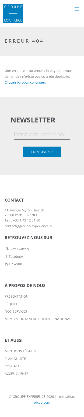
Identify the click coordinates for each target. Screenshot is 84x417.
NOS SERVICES (16, 311)
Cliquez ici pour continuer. (25, 82)
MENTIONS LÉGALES (20, 351)
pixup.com (42, 402)
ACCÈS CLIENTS (16, 373)
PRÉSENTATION (16, 296)
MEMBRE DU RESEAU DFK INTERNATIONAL (38, 319)
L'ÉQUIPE (11, 304)
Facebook (15, 256)
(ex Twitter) (19, 249)
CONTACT (12, 366)
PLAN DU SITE (15, 358)
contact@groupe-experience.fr (28, 226)
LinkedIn (15, 264)
